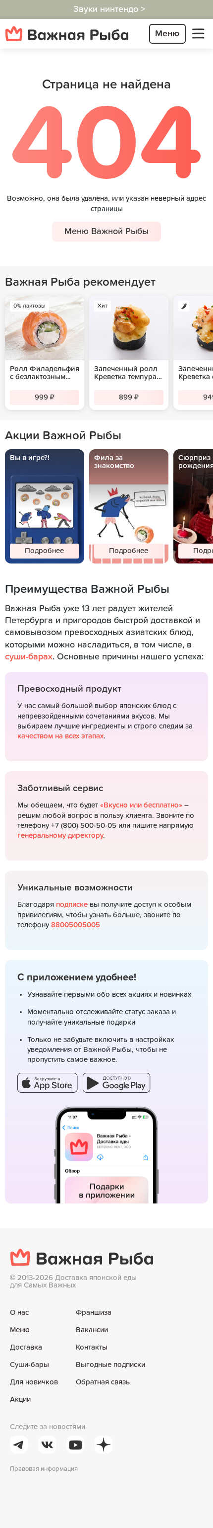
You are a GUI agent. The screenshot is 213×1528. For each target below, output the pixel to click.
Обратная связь (103, 1382)
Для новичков (34, 1382)
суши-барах (29, 656)
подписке (72, 904)
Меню (20, 1330)
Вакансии (92, 1330)
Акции (20, 1399)
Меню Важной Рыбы (106, 231)
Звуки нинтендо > (109, 9)
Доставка (26, 1347)
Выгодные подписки (110, 1364)
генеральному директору (60, 835)
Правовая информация (44, 1469)
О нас (19, 1312)
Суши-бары (29, 1364)
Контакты (91, 1347)
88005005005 (75, 925)
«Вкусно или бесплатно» (141, 805)
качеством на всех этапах (60, 736)
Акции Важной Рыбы (63, 436)
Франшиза (93, 1312)
